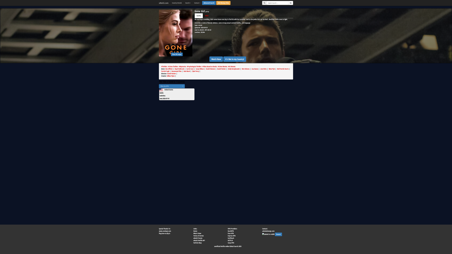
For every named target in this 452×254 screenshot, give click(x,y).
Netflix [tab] (199, 16)
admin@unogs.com (268, 231)
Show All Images (176, 54)
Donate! (278, 234)
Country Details (177, 3)
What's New (197, 233)
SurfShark (231, 238)
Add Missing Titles (223, 3)
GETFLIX (230, 240)
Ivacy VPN (231, 243)
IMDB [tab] (206, 16)
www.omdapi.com (165, 231)
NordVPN (231, 231)
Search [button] (187, 3)
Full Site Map (197, 243)
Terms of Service (198, 236)
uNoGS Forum (197, 238)
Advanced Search (209, 3)
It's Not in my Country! (234, 59)
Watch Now (216, 59)
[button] (172, 86)
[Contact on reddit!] (268, 234)
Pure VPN (231, 233)
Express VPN (232, 236)
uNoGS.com (163, 3)
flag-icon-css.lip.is (164, 233)
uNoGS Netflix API (199, 240)
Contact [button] (196, 3)
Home (195, 231)
